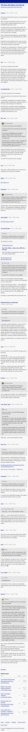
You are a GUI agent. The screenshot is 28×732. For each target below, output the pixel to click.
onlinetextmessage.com (7, 245)
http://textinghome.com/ (6, 259)
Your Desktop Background (8, 679)
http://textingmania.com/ (6, 257)
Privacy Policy (4, 725)
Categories (7, 722)
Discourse (9, 728)
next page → (4, 669)
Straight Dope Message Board (7, 1)
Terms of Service (21, 722)
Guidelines (13, 722)
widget (6, 394)
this (5, 437)
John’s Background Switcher (7, 221)
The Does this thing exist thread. (12, 5)
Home (2, 722)
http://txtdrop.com (5, 182)
